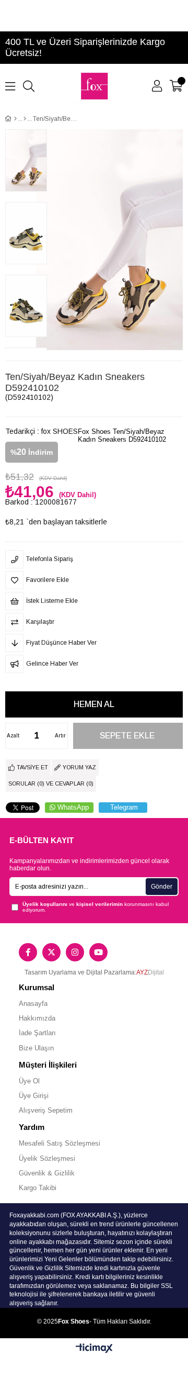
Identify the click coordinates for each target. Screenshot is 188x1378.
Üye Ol (29, 1081)
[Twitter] (51, 952)
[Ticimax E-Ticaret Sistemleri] (94, 1348)
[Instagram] (75, 952)
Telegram (124, 807)
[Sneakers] (25, 118)
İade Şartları (37, 1033)
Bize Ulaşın (36, 1048)
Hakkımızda (37, 1018)
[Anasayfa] (15, 118)
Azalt (13, 735)
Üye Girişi (34, 1096)
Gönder (161, 886)
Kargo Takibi (37, 1188)
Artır (60, 735)
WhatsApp (73, 807)
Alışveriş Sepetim (46, 1110)
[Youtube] (98, 952)
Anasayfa (33, 1003)
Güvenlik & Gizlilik (47, 1173)
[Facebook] (28, 952)
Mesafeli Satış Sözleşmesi (59, 1143)
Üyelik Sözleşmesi (47, 1158)
